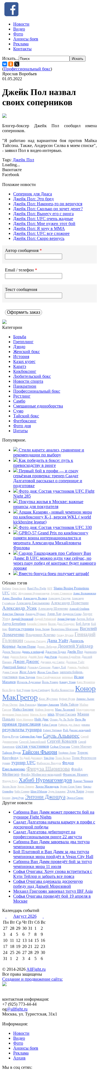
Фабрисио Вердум (49, 763)
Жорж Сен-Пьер (48, 672)
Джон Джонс (26, 661)
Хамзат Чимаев (83, 781)
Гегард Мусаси (65, 635)
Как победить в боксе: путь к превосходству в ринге (43, 463)
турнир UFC (23, 762)
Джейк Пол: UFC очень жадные (43, 218)
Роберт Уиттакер (52, 730)
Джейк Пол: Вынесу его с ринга (43, 213)
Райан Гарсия (49, 724)
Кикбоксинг (24, 371)
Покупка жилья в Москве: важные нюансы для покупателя (48, 504)
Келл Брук (8, 690)
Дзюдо (19, 346)
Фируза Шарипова (48, 768)
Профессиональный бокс (27, 68)
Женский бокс (26, 351)
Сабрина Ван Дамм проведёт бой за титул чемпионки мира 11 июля (52, 864)
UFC (6, 593)
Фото (18, 34)
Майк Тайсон (69, 704)
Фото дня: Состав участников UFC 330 (55, 527)
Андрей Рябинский (45, 618)
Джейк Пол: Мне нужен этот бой (44, 223)
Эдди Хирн (75, 791)
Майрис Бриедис (44, 709)
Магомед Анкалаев (48, 704)
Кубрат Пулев (67, 698)
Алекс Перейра (12, 598)
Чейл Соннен (21, 791)
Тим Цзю (49, 757)
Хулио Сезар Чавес (71, 786)
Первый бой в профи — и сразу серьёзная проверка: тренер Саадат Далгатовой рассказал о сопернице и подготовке (47, 478)
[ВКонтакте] (4, 64)
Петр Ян (80, 719)
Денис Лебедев (47, 646)
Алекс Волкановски (84, 593)
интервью (67, 677)
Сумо (18, 411)
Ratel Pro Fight (36, 588)
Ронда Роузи (10, 736)
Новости (21, 24)
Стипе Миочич (81, 746)
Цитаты (20, 430)
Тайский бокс (26, 416)
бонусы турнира (21, 629)
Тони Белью (63, 757)
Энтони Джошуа (45, 797)
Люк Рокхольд (27, 704)
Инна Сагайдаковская (48, 677)
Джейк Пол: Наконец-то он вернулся (47, 203)
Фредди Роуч (10, 781)
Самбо (19, 401)
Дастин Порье (26, 646)
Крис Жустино (48, 698)
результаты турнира (22, 729)
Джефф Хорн (35, 656)
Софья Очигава (60, 746)
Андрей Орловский (22, 618)
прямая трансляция (21, 724)
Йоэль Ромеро (50, 682)
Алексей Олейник (79, 608)
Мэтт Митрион (24, 719)
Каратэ (19, 366)
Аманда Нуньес (35, 613)
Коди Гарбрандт (40, 690)
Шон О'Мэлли (39, 791)
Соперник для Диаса (32, 194)
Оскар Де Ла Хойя (62, 719)
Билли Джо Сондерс (61, 623)
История (21, 356)
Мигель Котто (38, 714)
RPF (50, 588)
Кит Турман (23, 690)
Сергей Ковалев (62, 741)
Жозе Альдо (27, 672)
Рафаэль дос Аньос (69, 724)
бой (93, 623)
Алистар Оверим (13, 613)
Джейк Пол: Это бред (33, 198)
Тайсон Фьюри (39, 752)
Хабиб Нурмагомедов (45, 780)
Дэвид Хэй (59, 667)
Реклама (21, 43)
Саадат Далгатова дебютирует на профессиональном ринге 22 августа (47, 834)
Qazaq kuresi (19, 588)
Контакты (22, 48)
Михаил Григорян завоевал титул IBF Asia (53, 891)
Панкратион (24, 386)
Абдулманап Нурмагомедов (34, 593)
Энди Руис (18, 797)
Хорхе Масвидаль (47, 786)
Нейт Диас (41, 719)
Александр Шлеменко (53, 609)
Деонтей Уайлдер (75, 646)
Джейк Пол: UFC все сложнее (41, 233)
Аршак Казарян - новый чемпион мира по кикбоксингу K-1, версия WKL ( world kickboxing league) (52, 517)
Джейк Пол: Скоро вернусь (38, 238)
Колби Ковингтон (62, 690)
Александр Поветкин (70, 603)
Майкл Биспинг (23, 709)
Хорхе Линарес (25, 786)
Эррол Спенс (75, 797)
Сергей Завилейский (32, 741)
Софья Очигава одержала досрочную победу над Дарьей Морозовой (48, 884)
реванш (85, 724)
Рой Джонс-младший (77, 730)
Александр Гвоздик (59, 598)
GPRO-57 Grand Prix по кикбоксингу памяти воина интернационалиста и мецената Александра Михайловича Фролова (50, 540)
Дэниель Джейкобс (78, 667)
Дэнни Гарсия (10, 672)
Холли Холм (9, 786)
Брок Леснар (42, 629)
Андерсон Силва (71, 613)
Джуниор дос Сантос (52, 662)
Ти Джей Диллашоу (31, 757)
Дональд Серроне (39, 667)
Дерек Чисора (11, 651)
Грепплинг (23, 341)
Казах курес (24, 361)
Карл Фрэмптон (86, 682)
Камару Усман (67, 682)
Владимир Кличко (41, 635)
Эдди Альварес (57, 791)
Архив (19, 1058)
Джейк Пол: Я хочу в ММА (39, 228)
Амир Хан (54, 614)
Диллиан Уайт (75, 662)
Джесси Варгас (18, 656)
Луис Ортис (10, 704)
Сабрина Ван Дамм (31, 736)
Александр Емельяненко (33, 603)
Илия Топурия (27, 677)
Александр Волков (35, 598)
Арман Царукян (66, 618)
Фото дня (22, 425)
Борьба (19, 336)
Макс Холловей (65, 709)
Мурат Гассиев (66, 714)
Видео (19, 29)
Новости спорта (28, 381)
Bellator (6, 588)
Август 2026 (25, 916)
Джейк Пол (23, 159)
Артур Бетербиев (14, 624)
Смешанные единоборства (38, 406)
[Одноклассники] (10, 64)
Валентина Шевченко (65, 629)
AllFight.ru (36, 969)
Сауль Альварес (61, 736)
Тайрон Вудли (11, 752)
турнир (6, 763)
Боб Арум (83, 624)
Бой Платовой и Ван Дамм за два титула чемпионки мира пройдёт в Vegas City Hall (53, 854)
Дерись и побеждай (33, 651)
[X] (16, 64)
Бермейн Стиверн (37, 623)
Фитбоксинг (25, 420)
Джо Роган (50, 656)
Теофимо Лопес (67, 752)
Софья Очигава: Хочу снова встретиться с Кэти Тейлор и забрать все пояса (52, 874)
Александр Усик (19, 608)
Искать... (10, 58)
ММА (51, 714)
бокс (4, 629)
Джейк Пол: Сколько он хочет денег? (48, 208)
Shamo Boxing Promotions (71, 588)
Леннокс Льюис (85, 698)
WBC (14, 593)
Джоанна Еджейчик (69, 656)
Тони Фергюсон (84, 758)
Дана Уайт (57, 640)
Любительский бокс (32, 376)
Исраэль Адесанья (29, 682)
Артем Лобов (85, 618)
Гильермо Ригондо (35, 641)
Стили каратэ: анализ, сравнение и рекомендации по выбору (48, 452)
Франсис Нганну (75, 774)
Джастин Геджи (55, 651)
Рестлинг (22, 396)
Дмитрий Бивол (14, 667)
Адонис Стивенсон (61, 593)
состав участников (32, 746)
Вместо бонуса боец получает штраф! (54, 573)
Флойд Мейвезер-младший (41, 774)
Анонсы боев (25, 39)
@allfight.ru (17, 1009)
